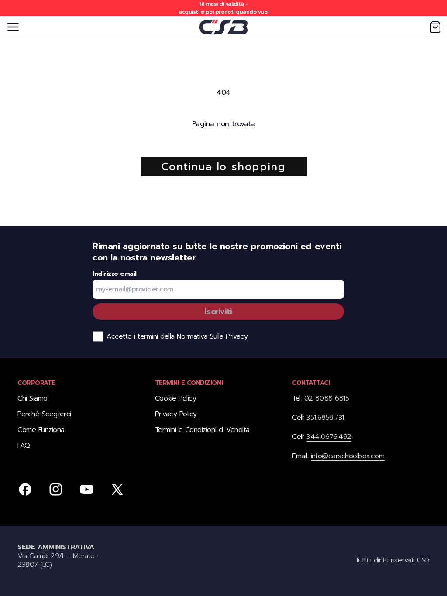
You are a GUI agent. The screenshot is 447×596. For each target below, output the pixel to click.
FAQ (23, 445)
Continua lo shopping (224, 167)
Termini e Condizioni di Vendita (202, 430)
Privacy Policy (176, 414)
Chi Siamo (32, 399)
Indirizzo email (115, 274)
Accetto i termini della (177, 336)
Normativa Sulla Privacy (212, 336)
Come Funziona (41, 430)
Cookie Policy (175, 399)
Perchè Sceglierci (44, 414)
